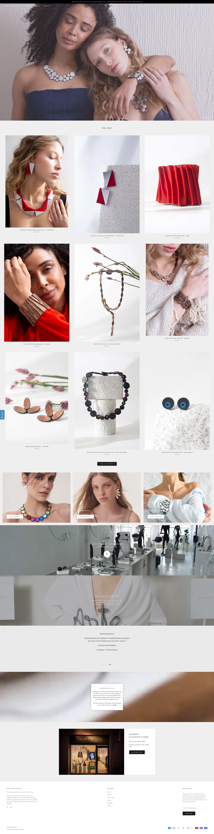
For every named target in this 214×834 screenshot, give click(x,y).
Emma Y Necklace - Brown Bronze (107, 344)
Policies (109, 800)
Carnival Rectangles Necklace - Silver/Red (37, 230)
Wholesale (110, 803)
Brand (37, 6)
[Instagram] (11, 807)
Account (191, 6)
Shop (6, 6)
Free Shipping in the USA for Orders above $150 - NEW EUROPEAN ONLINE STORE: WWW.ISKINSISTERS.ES (107, 1)
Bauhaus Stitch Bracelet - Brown (37, 344)
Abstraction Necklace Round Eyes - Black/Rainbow (107, 452)
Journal (28, 6)
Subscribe (189, 813)
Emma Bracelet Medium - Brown (177, 338)
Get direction (137, 752)
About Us (109, 795)
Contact (46, 6)
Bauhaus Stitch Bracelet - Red (177, 235)
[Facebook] (7, 807)
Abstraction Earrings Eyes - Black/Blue (177, 452)
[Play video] (107, 554)
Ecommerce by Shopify (18, 829)
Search (199, 6)
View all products (107, 463)
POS (8, 829)
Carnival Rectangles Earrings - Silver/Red (107, 235)
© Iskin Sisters (12, 827)
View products (15, 516)
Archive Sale (17, 6)
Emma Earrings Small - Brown (36, 446)
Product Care (110, 797)
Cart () (207, 6)
